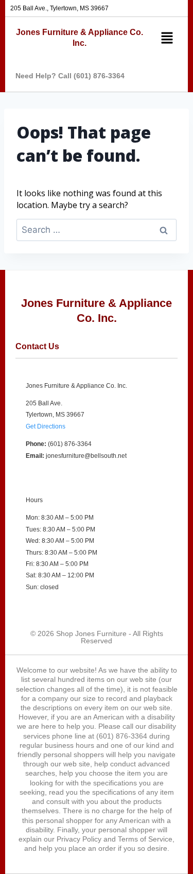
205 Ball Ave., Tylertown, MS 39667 (59, 8)
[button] (165, 38)
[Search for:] (96, 229)
